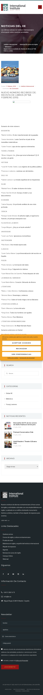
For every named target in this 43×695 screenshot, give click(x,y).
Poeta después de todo (31, 274)
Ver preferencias (21, 354)
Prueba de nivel (8, 540)
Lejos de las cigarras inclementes (23, 147)
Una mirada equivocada (18, 245)
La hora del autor (19, 308)
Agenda (5, 550)
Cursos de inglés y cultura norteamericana (16, 537)
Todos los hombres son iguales (21, 313)
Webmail (5, 559)
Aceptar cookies (21, 343)
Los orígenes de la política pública (30, 167)
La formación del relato (21, 265)
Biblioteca (9, 399)
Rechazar (21, 349)
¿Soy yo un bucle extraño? (22, 227)
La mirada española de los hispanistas (27, 180)
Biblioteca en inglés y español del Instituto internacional (21, 543)
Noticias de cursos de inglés (12, 553)
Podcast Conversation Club (23, 432)
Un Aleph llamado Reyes (23, 326)
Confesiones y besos (26, 291)
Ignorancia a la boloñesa (22, 236)
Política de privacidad (33, 689)
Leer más (4, 520)
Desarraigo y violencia (20, 295)
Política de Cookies (19, 689)
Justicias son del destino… (25, 171)
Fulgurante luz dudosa (20, 269)
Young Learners (11, 404)
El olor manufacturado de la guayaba (25, 135)
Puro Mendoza (18, 317)
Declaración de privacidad (27, 358)
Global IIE (9, 393)
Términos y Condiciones (22, 691)
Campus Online (8, 556)
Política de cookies (13, 358)
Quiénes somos (8, 534)
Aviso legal (8, 689)
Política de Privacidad (21, 660)
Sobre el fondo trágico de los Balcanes (24, 300)
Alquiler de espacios (9, 546)
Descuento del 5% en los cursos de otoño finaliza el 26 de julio (25, 423)
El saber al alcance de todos (21, 188)
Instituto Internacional (27, 86)
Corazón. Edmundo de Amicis (25, 282)
